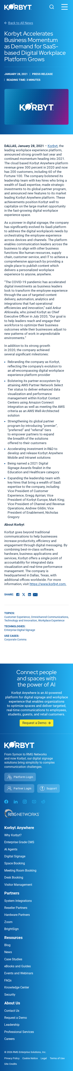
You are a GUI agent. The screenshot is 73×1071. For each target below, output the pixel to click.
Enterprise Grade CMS (19, 842)
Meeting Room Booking (20, 870)
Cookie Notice (30, 1058)
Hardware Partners (17, 915)
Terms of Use (57, 1058)
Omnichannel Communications (49, 617)
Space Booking (14, 863)
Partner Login (23, 788)
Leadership (11, 1025)
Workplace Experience (51, 620)
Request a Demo (34, 723)
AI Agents (10, 849)
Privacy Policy (11, 1058)
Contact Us (11, 1011)
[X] (23, 595)
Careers (9, 1039)
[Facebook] (18, 595)
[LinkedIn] (29, 595)
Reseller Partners (15, 908)
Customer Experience (17, 617)
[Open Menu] (64, 7)
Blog (7, 945)
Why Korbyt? (13, 835)
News (8, 952)
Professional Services (19, 1032)
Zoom (8, 922)
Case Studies (13, 959)
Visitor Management (18, 885)
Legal (44, 1058)
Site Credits (10, 1063)
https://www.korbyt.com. (48, 584)
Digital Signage (14, 856)
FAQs (7, 980)
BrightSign (11, 929)
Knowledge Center (16, 987)
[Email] (35, 595)
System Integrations (18, 901)
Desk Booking (13, 877)
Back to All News (20, 23)
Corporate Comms (15, 639)
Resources (13, 937)
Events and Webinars (18, 973)
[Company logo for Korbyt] (18, 7)
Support (52, 788)
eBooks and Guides (17, 966)
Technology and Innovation (20, 620)
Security (9, 994)
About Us (12, 1003)
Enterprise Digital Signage (19, 630)
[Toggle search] (51, 7)
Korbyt (53, 146)
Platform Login (23, 777)
